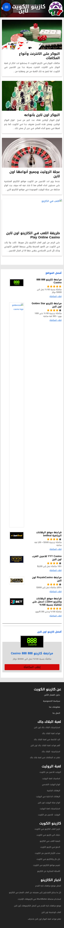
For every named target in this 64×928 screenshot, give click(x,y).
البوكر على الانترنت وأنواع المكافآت (39, 56)
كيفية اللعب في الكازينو (50, 841)
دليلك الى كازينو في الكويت (48, 835)
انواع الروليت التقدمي (51, 784)
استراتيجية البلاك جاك (51, 751)
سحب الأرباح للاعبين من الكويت (47, 853)
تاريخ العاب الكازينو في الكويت (47, 829)
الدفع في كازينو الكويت (50, 847)
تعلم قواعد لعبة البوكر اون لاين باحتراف (44, 919)
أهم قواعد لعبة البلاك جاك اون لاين (45, 745)
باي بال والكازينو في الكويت (48, 859)
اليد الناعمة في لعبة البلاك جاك (47, 739)
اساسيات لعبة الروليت (51, 778)
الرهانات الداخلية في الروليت (47, 796)
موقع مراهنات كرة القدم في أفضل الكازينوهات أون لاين (37, 906)
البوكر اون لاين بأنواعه (42, 115)
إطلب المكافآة (32, 667)
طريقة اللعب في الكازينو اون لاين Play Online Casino (33, 235)
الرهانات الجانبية (53, 790)
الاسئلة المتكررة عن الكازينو (48, 871)
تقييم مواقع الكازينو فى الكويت (46, 865)
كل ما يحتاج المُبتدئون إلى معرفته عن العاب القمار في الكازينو (35, 892)
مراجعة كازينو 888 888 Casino (32, 653)
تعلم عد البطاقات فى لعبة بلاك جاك (45, 757)
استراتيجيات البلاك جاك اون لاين (47, 727)
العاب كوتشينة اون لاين (51, 912)
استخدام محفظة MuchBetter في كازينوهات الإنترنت (39, 899)
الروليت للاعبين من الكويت (50, 772)
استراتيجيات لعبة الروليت (49, 808)
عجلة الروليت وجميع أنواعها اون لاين (34, 174)
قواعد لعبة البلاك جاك (51, 733)
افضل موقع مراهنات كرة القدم (48, 886)
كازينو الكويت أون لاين (23, 8)
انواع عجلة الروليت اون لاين (49, 802)
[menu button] (6, 7)
